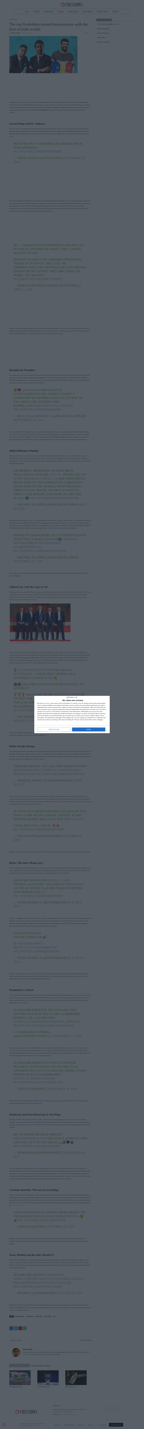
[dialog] (72, 714)
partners (47, 703)
